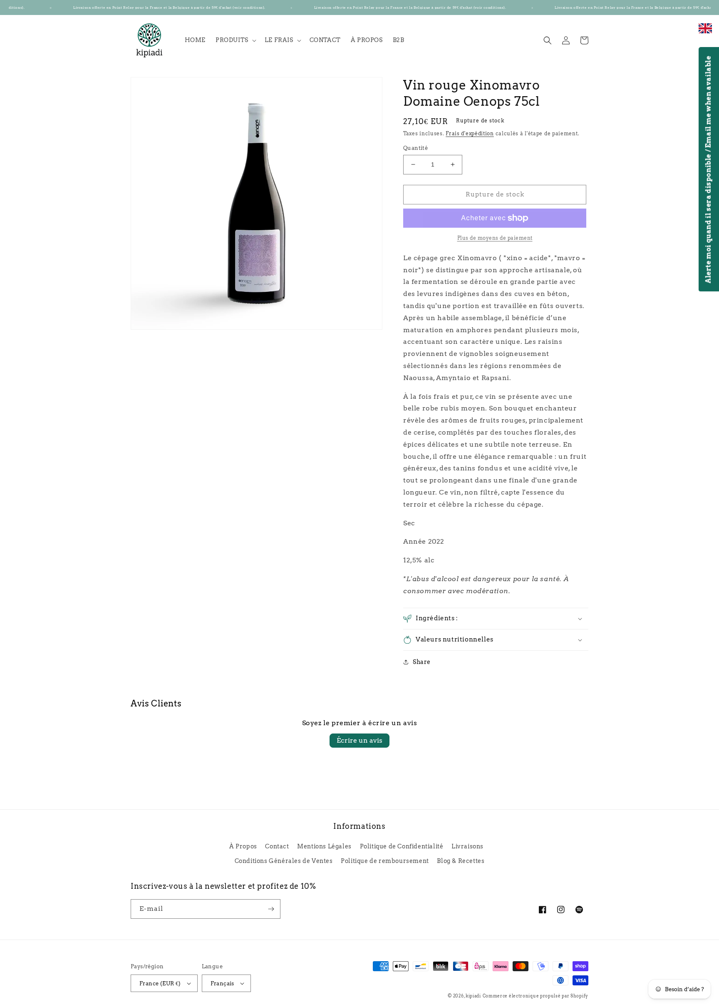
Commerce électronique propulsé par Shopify (535, 995)
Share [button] (422, 662)
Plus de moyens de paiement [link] (495, 238)
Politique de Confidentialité (402, 846)
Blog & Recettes (460, 861)
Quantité (415, 148)
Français (222, 983)
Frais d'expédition (470, 133)
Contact (277, 846)
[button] (235, 40)
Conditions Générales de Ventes (284, 861)
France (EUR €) (160, 983)
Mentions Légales (324, 846)
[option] (705, 33)
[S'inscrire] (271, 909)
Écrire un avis (359, 740)
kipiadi (473, 995)
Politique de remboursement (385, 861)
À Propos (243, 846)
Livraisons (467, 846)
